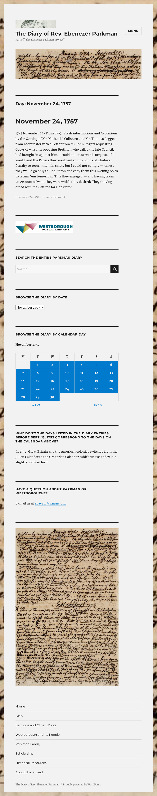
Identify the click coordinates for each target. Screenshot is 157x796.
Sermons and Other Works (36, 725)
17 (67, 381)
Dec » (98, 405)
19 (96, 381)
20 (111, 381)
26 (96, 389)
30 (52, 397)
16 (52, 381)
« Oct (36, 405)
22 (38, 389)
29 (38, 397)
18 (81, 381)
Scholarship (24, 753)
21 (23, 389)
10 (67, 373)
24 (67, 389)
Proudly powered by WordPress (82, 784)
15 (37, 381)
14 (23, 381)
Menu (133, 31)
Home (20, 706)
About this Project (29, 772)
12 (96, 373)
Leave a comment (54, 197)
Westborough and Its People (38, 734)
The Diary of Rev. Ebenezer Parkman (67, 33)
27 (111, 389)
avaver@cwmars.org (50, 503)
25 (82, 389)
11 (81, 373)
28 (23, 397)
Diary (19, 716)
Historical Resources (31, 763)
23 (52, 389)
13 (111, 373)
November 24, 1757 (47, 121)
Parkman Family (28, 744)
